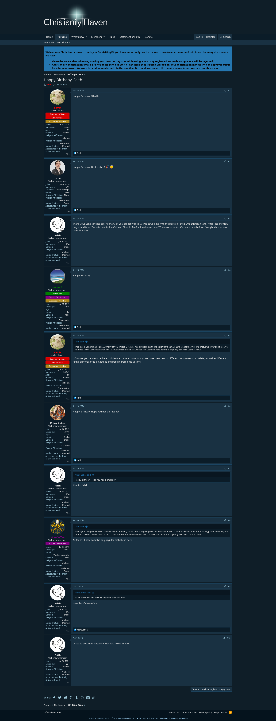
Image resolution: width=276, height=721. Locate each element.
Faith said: (79, 341)
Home (49, 36)
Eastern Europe (62, 189)
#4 (229, 270)
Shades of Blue (53, 712)
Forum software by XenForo (111, 718)
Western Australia (61, 555)
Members (96, 36)
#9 (229, 586)
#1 (229, 90)
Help (216, 712)
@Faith (95, 96)
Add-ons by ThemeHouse (147, 718)
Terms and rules (189, 712)
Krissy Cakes (57, 423)
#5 (229, 335)
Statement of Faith (130, 36)
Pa (68, 312)
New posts (49, 42)
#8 (229, 520)
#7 (229, 468)
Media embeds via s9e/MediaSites (174, 718)
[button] (86, 37)
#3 (229, 218)
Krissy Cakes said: (83, 474)
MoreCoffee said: (83, 592)
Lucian (57, 178)
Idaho (66, 437)
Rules (112, 36)
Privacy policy (205, 712)
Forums (62, 36)
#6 (229, 406)
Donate (149, 36)
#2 (229, 161)
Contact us (174, 712)
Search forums (63, 42)
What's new (77, 36)
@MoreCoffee (87, 361)
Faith (57, 235)
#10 (228, 638)
